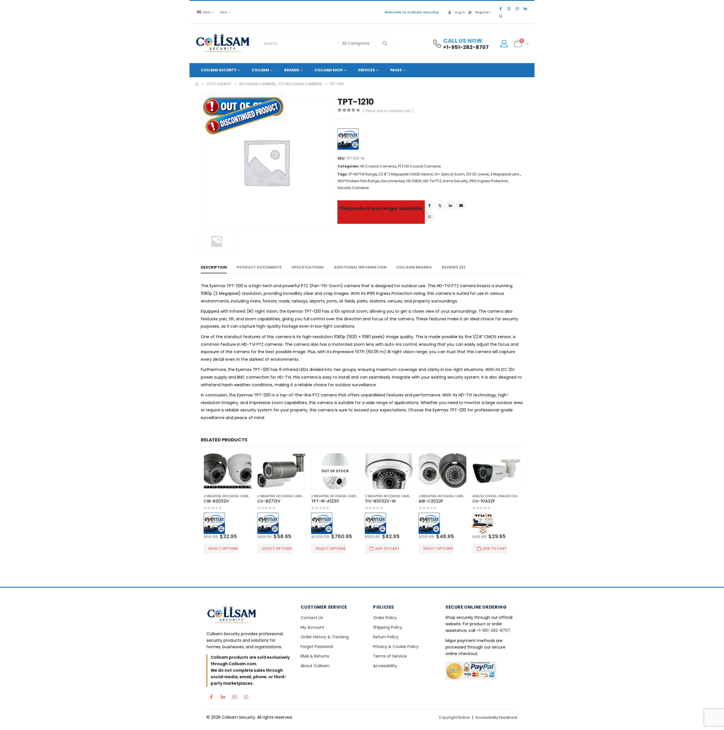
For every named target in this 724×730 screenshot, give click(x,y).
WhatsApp (429, 216)
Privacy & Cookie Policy (396, 647)
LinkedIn (450, 205)
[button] (513, 440)
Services (366, 70)
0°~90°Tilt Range (362, 174)
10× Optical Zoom (449, 174)
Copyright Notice (454, 718)
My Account (312, 628)
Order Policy (385, 618)
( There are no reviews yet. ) (388, 110)
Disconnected (393, 181)
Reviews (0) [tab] (453, 267)
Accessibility (385, 666)
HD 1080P (413, 181)
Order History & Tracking (325, 638)
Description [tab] (214, 267)
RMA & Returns (315, 657)
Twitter (440, 205)
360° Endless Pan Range (358, 181)
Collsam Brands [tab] (414, 267)
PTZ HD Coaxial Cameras (419, 166)
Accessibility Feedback (496, 718)
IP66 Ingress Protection (488, 181)
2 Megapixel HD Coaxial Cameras (226, 497)
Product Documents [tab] (259, 267)
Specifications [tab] (308, 267)
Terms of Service (390, 657)
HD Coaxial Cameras (378, 166)
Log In (459, 12)
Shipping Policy (387, 628)
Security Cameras (353, 187)
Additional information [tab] (360, 267)
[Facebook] (500, 8)
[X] (508, 8)
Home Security (455, 181)
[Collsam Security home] (248, 616)
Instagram (234, 696)
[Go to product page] (225, 471)
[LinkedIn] (525, 8)
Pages (396, 70)
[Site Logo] (223, 43)
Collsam (260, 70)
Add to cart (387, 549)
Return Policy (385, 638)
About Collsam (315, 666)
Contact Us (312, 618)
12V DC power (477, 174)
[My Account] (503, 43)
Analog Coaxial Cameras (520, 497)
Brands (291, 70)
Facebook (429, 205)
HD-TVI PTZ (432, 181)
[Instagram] (517, 8)
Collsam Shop (328, 70)
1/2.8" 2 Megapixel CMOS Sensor (405, 174)
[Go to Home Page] (197, 84)
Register (482, 12)
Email (461, 205)
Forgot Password (317, 647)
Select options (221, 549)
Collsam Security (218, 70)
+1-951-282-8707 (493, 631)
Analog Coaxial (487, 497)
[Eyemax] (349, 139)
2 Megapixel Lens (505, 174)
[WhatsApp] (500, 16)
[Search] (385, 43)
